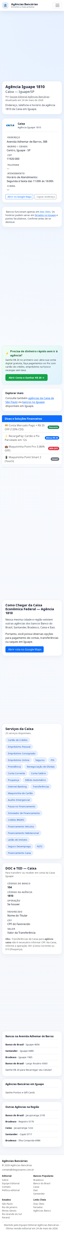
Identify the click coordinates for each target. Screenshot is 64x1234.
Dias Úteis (38, 1203)
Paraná (6, 1217)
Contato (6, 1186)
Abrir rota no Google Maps (25, 649)
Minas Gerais (9, 1210)
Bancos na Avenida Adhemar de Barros (29, 1036)
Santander (39, 1193)
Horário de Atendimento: (22, 177)
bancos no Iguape (33, 402)
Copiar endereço (46, 196)
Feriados (38, 1207)
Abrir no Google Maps (20, 196)
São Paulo (7, 1203)
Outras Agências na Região (22, 1107)
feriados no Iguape (45, 215)
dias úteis (45, 211)
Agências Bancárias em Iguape (24, 1084)
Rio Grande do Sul (12, 1214)
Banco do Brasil (41, 1183)
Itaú (35, 1190)
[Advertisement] (32, 48)
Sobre (5, 1179)
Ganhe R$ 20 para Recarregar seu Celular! (28, 1069)
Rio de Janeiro (9, 1207)
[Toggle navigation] (57, 5)
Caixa (36, 1186)
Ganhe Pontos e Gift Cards (20, 1092)
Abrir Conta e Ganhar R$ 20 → (26, 377)
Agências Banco (42, 1210)
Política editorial (11, 1190)
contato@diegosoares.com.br (18, 1169)
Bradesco (38, 1179)
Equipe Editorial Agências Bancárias (29, 96)
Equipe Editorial (11, 1183)
